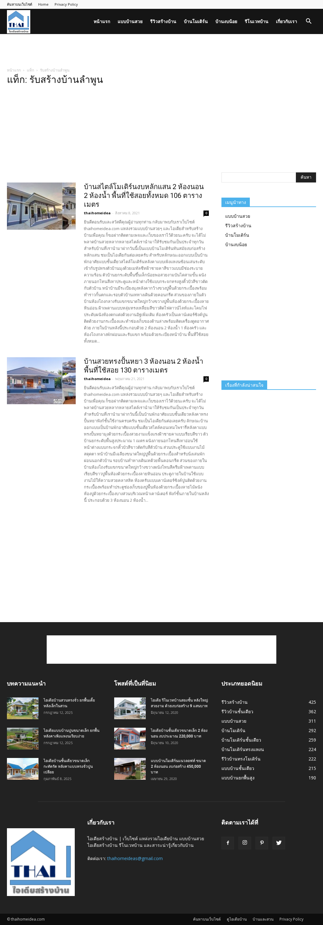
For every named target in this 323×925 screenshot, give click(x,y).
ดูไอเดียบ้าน (237, 919)
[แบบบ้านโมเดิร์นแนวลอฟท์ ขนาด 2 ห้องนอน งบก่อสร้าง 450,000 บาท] (130, 769)
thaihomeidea (97, 213)
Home (43, 4)
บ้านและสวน (263, 919)
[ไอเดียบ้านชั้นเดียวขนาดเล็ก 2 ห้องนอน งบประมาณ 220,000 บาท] (130, 738)
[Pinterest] (261, 843)
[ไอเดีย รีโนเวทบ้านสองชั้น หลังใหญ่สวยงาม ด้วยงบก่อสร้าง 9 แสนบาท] (130, 708)
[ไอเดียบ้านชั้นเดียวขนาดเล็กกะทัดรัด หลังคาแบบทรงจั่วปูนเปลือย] (22, 769)
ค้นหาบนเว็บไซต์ (19, 4)
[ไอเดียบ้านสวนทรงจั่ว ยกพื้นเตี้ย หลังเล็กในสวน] (22, 708)
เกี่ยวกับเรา (286, 21)
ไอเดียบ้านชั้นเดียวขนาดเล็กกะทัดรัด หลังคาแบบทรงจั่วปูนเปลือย (68, 766)
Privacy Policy (66, 4)
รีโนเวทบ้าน (256, 21)
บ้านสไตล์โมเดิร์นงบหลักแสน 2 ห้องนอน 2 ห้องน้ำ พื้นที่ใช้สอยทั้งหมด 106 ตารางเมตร (144, 195)
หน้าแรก (102, 21)
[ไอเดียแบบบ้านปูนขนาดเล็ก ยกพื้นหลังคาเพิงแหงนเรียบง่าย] (22, 738)
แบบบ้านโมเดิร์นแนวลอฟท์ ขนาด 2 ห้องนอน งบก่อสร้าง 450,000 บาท (178, 766)
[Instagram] (244, 843)
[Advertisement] (161, 51)
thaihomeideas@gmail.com (135, 858)
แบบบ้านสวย (130, 21)
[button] (308, 22)
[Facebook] (227, 843)
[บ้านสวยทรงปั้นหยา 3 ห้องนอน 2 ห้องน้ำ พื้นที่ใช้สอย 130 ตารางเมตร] (41, 380)
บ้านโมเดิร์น (196, 21)
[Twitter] (279, 843)
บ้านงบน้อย (226, 21)
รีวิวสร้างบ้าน (163, 21)
